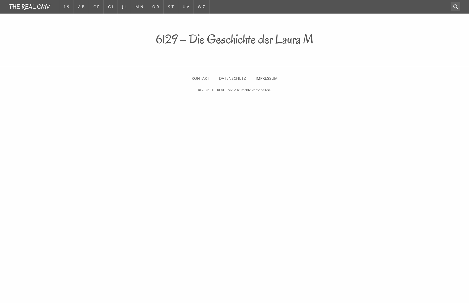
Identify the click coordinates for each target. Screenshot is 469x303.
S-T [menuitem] (171, 6)
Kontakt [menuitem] (200, 78)
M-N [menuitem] (139, 6)
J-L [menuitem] (124, 6)
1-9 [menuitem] (66, 6)
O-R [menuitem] (155, 6)
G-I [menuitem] (110, 6)
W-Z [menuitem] (201, 6)
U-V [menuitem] (186, 6)
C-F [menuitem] (96, 6)
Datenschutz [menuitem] (232, 78)
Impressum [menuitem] (267, 78)
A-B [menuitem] (81, 6)
